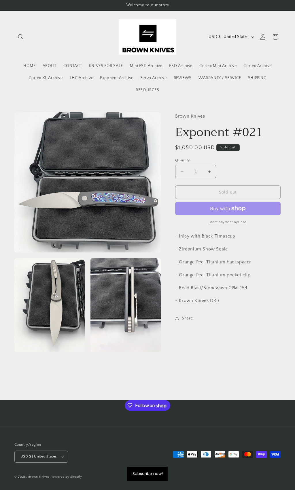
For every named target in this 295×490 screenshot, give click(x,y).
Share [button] (187, 318)
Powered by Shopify (66, 476)
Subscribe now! (148, 473)
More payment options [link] (228, 222)
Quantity (182, 160)
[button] (20, 36)
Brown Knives (39, 476)
